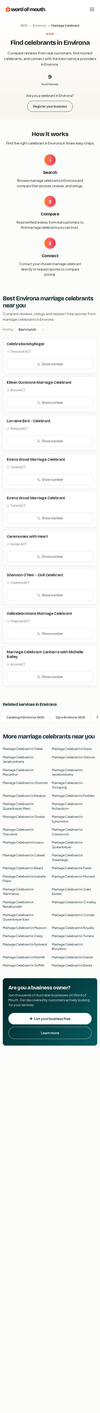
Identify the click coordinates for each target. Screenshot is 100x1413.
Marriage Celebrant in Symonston (67, 819)
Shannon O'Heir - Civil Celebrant (35, 575)
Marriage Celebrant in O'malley (74, 902)
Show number (52, 364)
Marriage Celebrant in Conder (73, 915)
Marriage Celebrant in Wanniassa (18, 891)
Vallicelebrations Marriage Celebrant (39, 613)
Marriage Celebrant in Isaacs (23, 842)
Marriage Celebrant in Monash (73, 876)
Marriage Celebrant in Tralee (23, 749)
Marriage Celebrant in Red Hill (24, 957)
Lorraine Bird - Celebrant (28, 421)
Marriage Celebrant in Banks (72, 965)
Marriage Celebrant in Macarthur (18, 772)
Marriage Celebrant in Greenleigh (67, 857)
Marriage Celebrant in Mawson (25, 928)
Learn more (50, 1033)
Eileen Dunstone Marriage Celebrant (39, 382)
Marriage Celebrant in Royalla (73, 928)
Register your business (50, 106)
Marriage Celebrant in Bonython (67, 946)
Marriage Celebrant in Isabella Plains (24, 879)
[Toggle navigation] (92, 9)
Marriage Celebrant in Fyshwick (25, 944)
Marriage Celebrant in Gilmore (73, 757)
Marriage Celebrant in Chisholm (25, 783)
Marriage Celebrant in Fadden (73, 796)
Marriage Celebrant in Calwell (24, 855)
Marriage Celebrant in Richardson (67, 806)
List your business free (52, 1018)
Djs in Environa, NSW (70, 717)
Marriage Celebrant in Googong (67, 785)
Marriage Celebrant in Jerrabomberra (18, 759)
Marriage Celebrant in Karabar (24, 796)
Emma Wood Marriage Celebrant (36, 459)
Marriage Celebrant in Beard (23, 868)
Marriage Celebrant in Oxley (23, 936)
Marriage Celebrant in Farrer (71, 868)
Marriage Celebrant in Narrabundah (18, 904)
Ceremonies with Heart (27, 536)
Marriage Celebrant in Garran (72, 957)
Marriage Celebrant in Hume (72, 749)
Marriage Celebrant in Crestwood (67, 832)
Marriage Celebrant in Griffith (23, 965)
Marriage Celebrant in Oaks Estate (71, 891)
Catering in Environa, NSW (25, 717)
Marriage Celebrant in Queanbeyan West (18, 806)
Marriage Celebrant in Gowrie (24, 817)
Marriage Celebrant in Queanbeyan (67, 844)
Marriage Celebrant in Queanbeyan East (18, 917)
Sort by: (8, 329)
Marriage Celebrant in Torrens (73, 936)
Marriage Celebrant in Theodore (18, 832)
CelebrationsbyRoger (26, 344)
